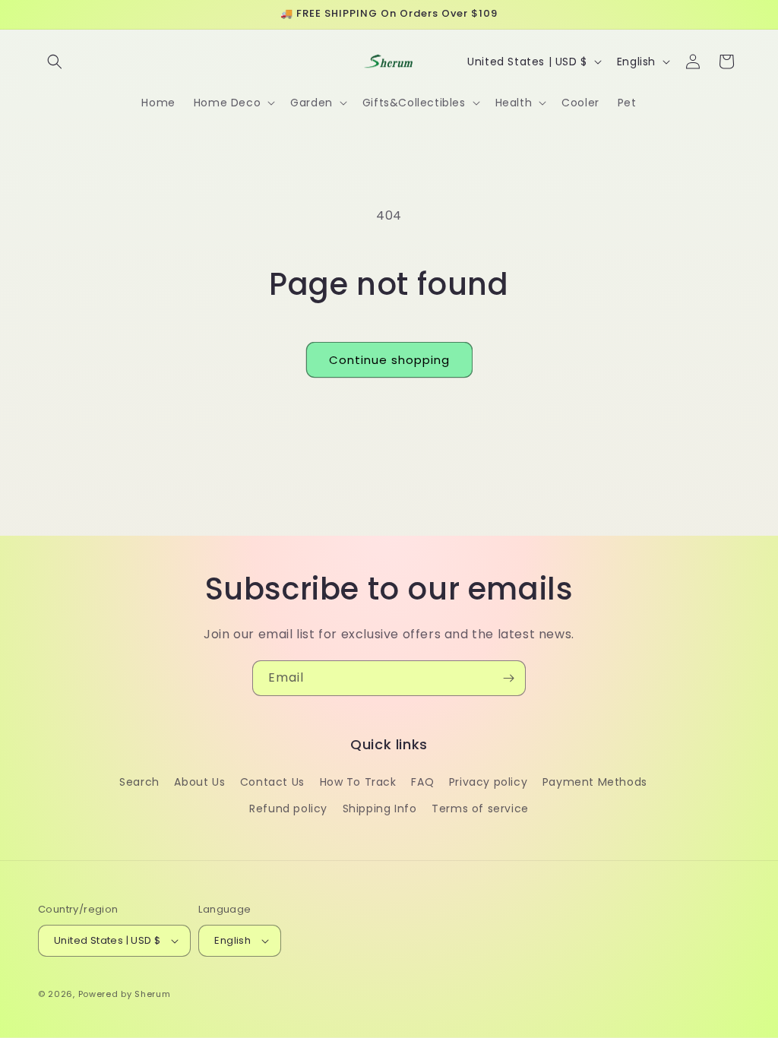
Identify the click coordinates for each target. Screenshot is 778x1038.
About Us (199, 782)
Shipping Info (380, 808)
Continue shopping (389, 360)
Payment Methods (594, 782)
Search (139, 782)
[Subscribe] (508, 678)
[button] (54, 61)
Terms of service (480, 808)
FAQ (422, 782)
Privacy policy (488, 782)
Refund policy (288, 808)
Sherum (152, 994)
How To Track (358, 782)
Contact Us (272, 782)
